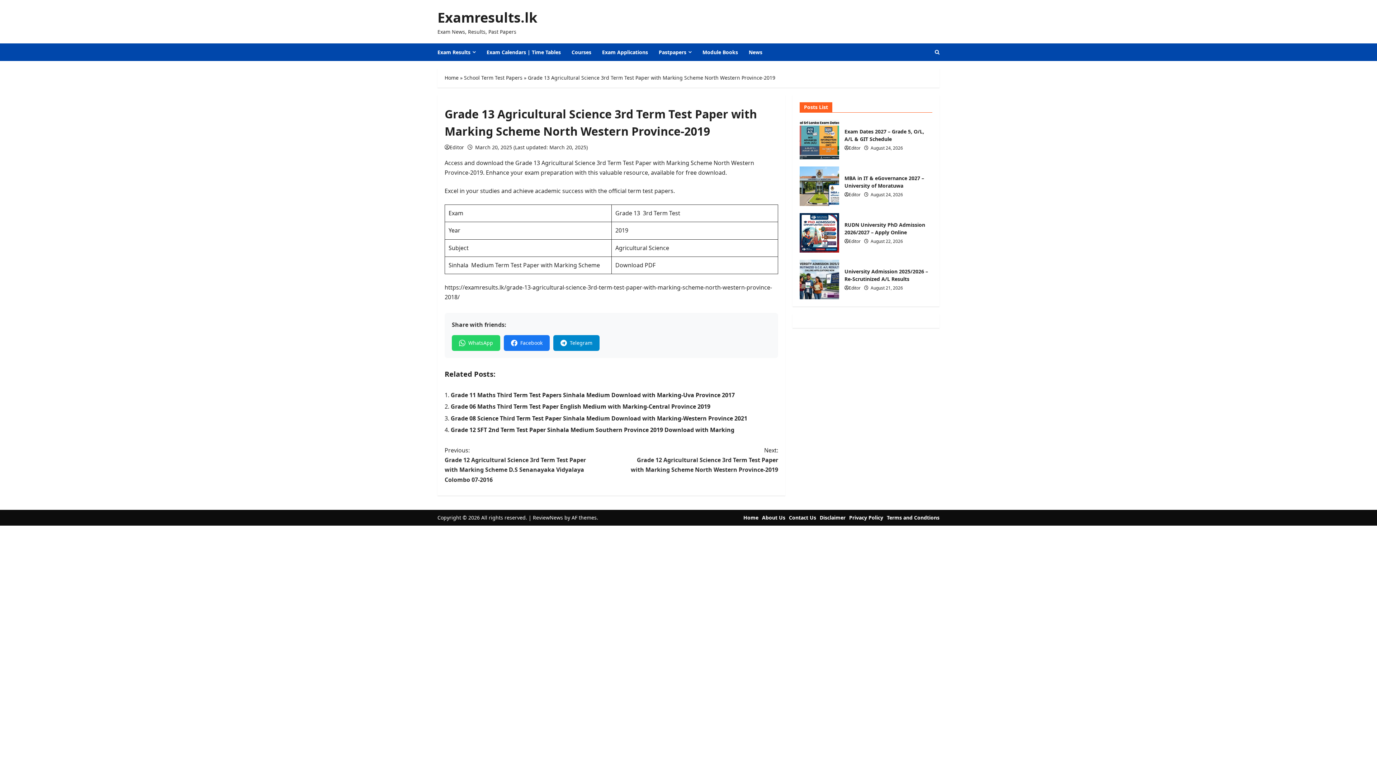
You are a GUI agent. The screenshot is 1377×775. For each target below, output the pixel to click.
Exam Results (453, 52)
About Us (773, 517)
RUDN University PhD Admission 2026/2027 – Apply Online (819, 233)
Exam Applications (625, 52)
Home (452, 77)
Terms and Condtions (913, 517)
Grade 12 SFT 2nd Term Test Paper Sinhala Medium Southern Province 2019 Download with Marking (592, 430)
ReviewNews (548, 517)
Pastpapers (672, 52)
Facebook (531, 342)
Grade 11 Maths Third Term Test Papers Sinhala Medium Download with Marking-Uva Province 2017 (593, 395)
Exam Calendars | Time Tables (524, 52)
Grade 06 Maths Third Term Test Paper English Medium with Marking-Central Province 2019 (580, 406)
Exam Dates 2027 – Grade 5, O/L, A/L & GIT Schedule (819, 139)
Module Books (720, 52)
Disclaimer (833, 517)
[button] (937, 52)
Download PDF (635, 265)
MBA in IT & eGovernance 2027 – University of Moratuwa (819, 186)
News (755, 52)
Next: (704, 460)
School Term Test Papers (493, 77)
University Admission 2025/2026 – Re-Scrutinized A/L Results (819, 279)
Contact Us (802, 517)
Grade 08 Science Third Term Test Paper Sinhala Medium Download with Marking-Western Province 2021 (599, 418)
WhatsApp (480, 342)
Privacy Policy (866, 517)
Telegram (581, 342)
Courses (581, 52)
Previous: (515, 465)
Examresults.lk (487, 17)
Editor (457, 147)
